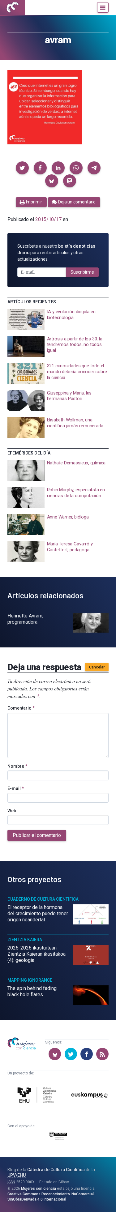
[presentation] (58, 319)
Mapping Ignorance (29, 980)
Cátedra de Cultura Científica (56, 1169)
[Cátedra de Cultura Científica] (38, 1096)
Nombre (17, 766)
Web (11, 810)
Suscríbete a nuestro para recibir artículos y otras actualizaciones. (56, 253)
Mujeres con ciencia (38, 1188)
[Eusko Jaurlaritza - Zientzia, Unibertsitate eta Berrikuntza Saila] (58, 1137)
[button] (22, 167)
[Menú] (103, 7)
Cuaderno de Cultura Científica (43, 899)
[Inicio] (12, 7)
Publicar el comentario (37, 835)
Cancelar (97, 667)
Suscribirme (82, 272)
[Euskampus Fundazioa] (89, 1096)
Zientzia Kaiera (24, 939)
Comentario (21, 708)
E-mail (15, 788)
